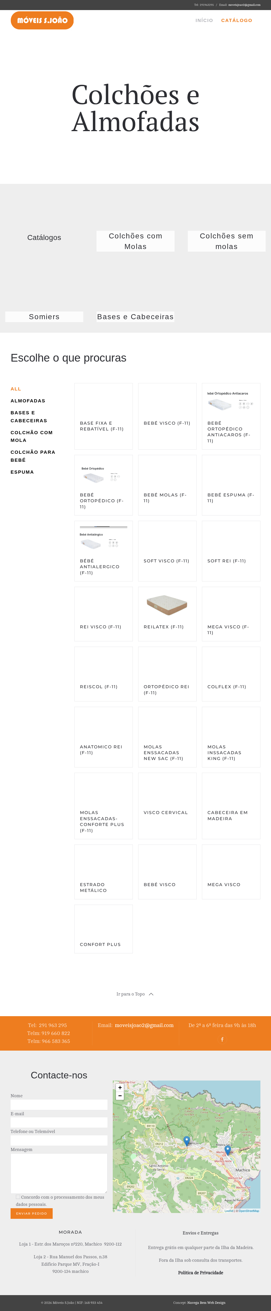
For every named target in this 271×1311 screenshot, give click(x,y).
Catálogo (236, 20)
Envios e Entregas (201, 1233)
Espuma (22, 472)
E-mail (17, 1113)
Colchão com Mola (32, 436)
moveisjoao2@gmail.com (244, 5)
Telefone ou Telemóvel (33, 1131)
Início (204, 20)
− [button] (120, 1095)
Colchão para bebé (33, 456)
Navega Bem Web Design (206, 1303)
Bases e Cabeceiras (29, 416)
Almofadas (28, 400)
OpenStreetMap (249, 1210)
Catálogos (44, 237)
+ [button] (120, 1087)
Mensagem (22, 1149)
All (16, 389)
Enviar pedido (31, 1213)
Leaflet (229, 1210)
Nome (16, 1095)
